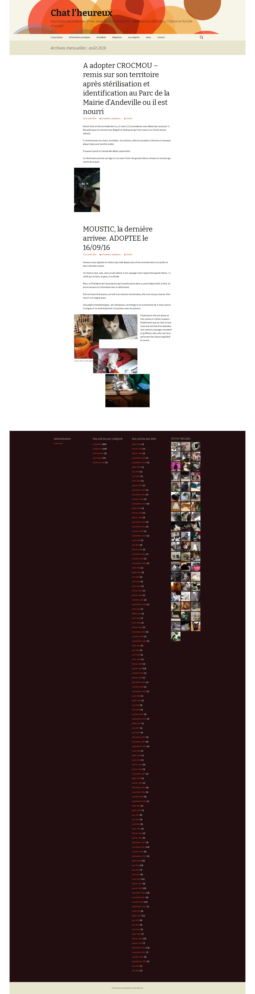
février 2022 (137, 590)
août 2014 (136, 805)
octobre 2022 (138, 558)
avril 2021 (136, 618)
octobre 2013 (138, 851)
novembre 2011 (139, 952)
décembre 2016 (139, 737)
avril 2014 (136, 824)
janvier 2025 (137, 485)
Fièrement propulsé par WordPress (127, 988)
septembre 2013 (139, 856)
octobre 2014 (138, 796)
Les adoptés (134, 37)
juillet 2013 (136, 860)
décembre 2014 (139, 787)
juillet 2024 (136, 508)
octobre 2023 (138, 531)
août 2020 (136, 645)
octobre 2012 (138, 902)
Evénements (98, 453)
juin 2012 (135, 920)
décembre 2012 (139, 892)
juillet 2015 (136, 778)
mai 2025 (136, 471)
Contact (161, 37)
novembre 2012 (139, 897)
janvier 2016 (137, 769)
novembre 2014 (139, 792)
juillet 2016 (136, 755)
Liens (148, 37)
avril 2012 (136, 929)
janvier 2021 (137, 627)
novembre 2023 (139, 526)
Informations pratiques (79, 37)
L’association (57, 37)
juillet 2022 (136, 572)
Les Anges (97, 458)
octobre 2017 (138, 714)
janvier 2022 (137, 595)
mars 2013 (136, 879)
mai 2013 (136, 869)
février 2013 (137, 883)
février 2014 (137, 833)
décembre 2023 (139, 522)
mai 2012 (136, 924)
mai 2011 (136, 966)
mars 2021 (136, 622)
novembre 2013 (139, 847)
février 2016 (137, 764)
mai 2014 (136, 819)
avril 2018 (136, 709)
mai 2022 (136, 577)
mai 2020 (136, 650)
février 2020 (137, 664)
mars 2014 (136, 828)
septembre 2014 (139, 801)
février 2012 (137, 938)
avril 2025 (136, 476)
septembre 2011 (139, 961)
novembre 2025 (139, 458)
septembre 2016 (139, 746)
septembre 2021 (139, 604)
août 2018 (136, 696)
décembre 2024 (139, 490)
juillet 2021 (136, 613)
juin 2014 (135, 815)
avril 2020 (136, 654)
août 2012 (136, 911)
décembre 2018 (139, 682)
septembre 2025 (139, 462)
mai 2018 (136, 705)
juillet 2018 (136, 700)
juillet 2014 (136, 810)
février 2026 (137, 448)
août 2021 (136, 609)
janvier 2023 (137, 549)
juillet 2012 (136, 915)
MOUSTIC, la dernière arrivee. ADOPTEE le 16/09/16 (118, 238)
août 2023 (136, 540)
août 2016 (136, 750)
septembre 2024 (139, 503)
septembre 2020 (139, 641)
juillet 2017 (136, 723)
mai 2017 (136, 728)
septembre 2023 (139, 535)
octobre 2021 (138, 599)
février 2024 (137, 512)
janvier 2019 (137, 677)
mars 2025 (136, 480)
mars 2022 (136, 586)
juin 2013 (135, 865)
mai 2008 (136, 970)
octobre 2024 (138, 499)
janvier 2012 (137, 943)
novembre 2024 (139, 494)
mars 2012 (136, 934)
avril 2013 (136, 874)
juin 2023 (135, 545)
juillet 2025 (136, 467)
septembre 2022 (139, 563)
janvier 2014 (137, 837)
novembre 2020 (139, 631)
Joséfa (129, 118)
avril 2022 (136, 581)
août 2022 (136, 567)
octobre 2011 (138, 956)
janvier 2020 (137, 668)
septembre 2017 (139, 718)
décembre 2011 (139, 947)
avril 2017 (136, 732)
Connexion (58, 443)
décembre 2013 (139, 842)
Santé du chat (99, 462)
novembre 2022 (139, 554)
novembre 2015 (139, 773)
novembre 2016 (139, 741)
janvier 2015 (137, 783)
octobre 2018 (138, 686)
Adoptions (117, 37)
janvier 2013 (137, 888)
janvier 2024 (137, 517)
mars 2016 (136, 760)
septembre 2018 (139, 691)
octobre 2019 (138, 673)
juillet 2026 (136, 444)
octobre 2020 (138, 636)
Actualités (101, 37)
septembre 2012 (139, 906)
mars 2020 (136, 659)
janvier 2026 (137, 453)
